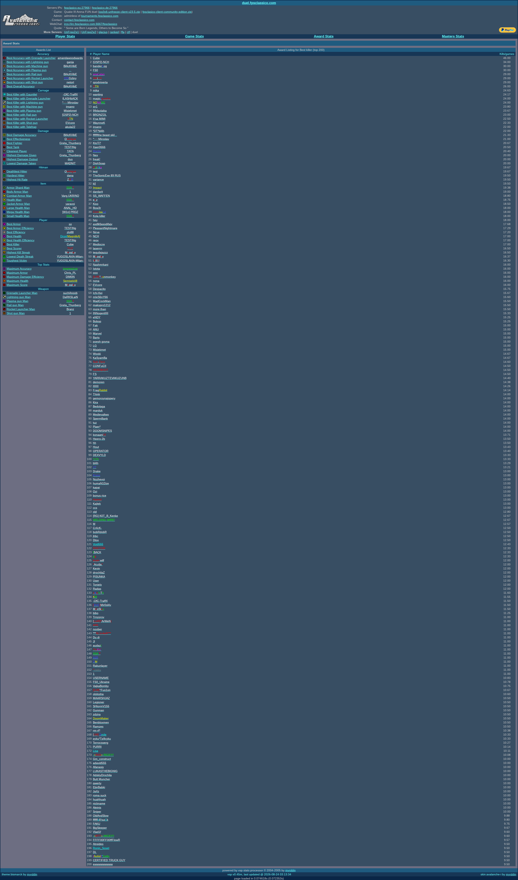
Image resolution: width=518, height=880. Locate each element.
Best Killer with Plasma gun (24, 110)
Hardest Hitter (15, 175)
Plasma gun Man (17, 301)
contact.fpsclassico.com (79, 19)
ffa (122, 32)
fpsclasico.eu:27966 (77, 7)
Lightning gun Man (19, 297)
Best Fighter (14, 143)
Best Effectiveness (18, 139)
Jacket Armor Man (18, 203)
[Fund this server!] (507, 31)
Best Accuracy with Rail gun (24, 74)
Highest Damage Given (21, 155)
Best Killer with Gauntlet (22, 94)
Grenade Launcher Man (22, 293)
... (105, 135)
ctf (128, 32)
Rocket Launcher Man (21, 309)
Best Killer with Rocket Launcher (27, 118)
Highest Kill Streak (18, 252)
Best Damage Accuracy (21, 135)
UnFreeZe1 (71, 32)
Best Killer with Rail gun (22, 114)
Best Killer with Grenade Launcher (28, 98)
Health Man (14, 199)
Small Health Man (18, 216)
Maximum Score (17, 284)
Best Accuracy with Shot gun (25, 82)
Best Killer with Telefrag (21, 126)
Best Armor (14, 224)
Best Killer (13, 244)
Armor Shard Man (18, 187)
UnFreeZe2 (88, 32)
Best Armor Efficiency (20, 228)
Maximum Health (17, 280)
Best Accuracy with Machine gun (27, 66)
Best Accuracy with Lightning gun (28, 62)
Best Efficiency (16, 232)
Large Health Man (18, 207)
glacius (103, 32)
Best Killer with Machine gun (25, 106)
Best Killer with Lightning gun (25, 102)
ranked (114, 32)
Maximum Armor (17, 272)
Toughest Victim (17, 260)
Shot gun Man (16, 313)
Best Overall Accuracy (21, 86)
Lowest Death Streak (20, 256)
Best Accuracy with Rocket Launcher (30, 78)
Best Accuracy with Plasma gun (27, 70)
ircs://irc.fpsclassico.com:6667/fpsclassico (90, 24)
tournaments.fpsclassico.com (99, 15)
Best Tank (13, 147)
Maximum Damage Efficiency (25, 276)
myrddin (290, 870)
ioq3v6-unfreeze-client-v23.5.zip (119, 11)
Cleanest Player (17, 151)
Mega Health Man (18, 212)
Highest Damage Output (22, 159)
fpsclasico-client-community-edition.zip (167, 11)
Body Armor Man (17, 191)
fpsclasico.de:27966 (105, 7)
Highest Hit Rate (17, 179)
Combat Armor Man (19, 195)
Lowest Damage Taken (21, 163)
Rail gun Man (15, 305)
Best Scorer (14, 248)
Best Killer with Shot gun (22, 122)
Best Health (14, 236)
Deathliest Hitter (17, 171)
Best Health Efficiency (20, 240)
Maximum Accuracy (19, 268)
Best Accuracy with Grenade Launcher (31, 58)
